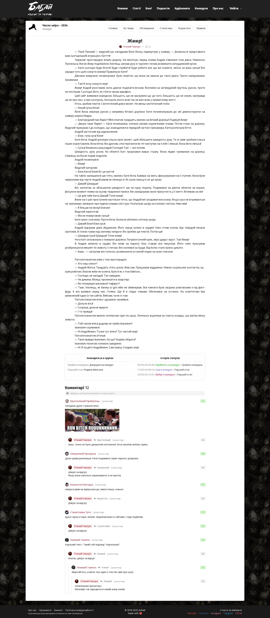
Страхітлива (103, 526)
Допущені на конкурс (101, 364)
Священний (103, 467)
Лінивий (101, 553)
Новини (122, 8)
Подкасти (163, 8)
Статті (137, 8)
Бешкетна (102, 498)
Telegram (228, 613)
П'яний (104, 567)
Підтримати (45, 610)
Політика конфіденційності (79, 610)
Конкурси (201, 8)
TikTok (238, 613)
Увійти (234, 8)
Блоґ (149, 8)
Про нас (218, 8)
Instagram (216, 613)
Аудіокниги (182, 8)
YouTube (191, 613)
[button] (236, 8)
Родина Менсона (93, 369)
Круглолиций (104, 439)
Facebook (204, 613)
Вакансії (58, 610)
